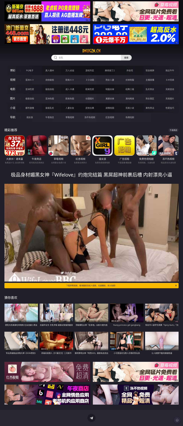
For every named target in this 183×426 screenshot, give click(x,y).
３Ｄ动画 (89, 79)
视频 (12, 80)
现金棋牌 (150, 70)
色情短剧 (130, 117)
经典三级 (130, 89)
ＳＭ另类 (170, 79)
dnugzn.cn (91, 51)
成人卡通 (70, 89)
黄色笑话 (150, 107)
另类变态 (170, 89)
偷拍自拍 (49, 89)
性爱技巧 (170, 107)
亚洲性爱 (29, 89)
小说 (12, 108)
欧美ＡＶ (70, 79)
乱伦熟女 (150, 89)
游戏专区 (89, 70)
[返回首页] (177, 420)
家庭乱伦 (49, 107)
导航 (12, 117)
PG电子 (29, 70)
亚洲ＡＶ (29, 79)
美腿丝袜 (110, 98)
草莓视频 (70, 117)
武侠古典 (89, 107)
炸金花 (130, 70)
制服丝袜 (110, 89)
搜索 (126, 57)
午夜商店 (49, 117)
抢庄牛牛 (170, 70)
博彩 (12, 70)
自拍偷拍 (49, 79)
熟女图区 (150, 98)
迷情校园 (110, 107)
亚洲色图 (49, 98)
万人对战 (70, 70)
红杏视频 (110, 117)
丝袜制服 (130, 79)
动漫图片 (89, 98)
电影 (12, 89)
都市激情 (29, 107)
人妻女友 (70, 107)
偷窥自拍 (29, 98)
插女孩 (30, 117)
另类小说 (130, 107)
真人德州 (49, 70)
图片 (12, 98)
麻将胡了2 (110, 70)
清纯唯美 (130, 98)
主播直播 (150, 79)
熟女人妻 (110, 79)
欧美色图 (70, 98)
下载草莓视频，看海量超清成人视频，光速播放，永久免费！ (91, 285)
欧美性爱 (89, 89)
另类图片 (170, 98)
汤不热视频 (89, 117)
